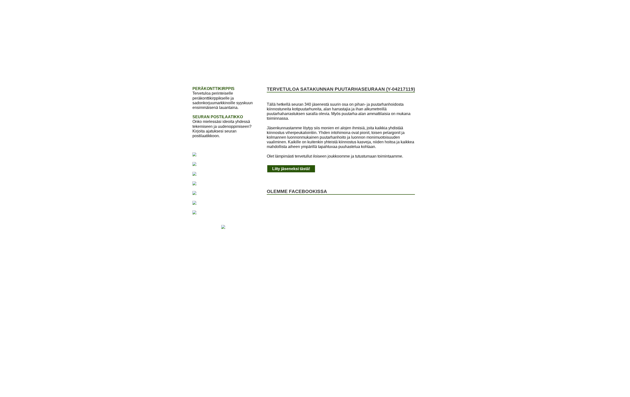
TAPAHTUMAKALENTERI (312, 72)
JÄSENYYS (234, 72)
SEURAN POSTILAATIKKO (217, 117)
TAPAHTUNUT (358, 72)
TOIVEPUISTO (266, 72)
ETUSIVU (206, 72)
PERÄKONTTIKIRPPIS (213, 89)
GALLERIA (390, 72)
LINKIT (415, 72)
